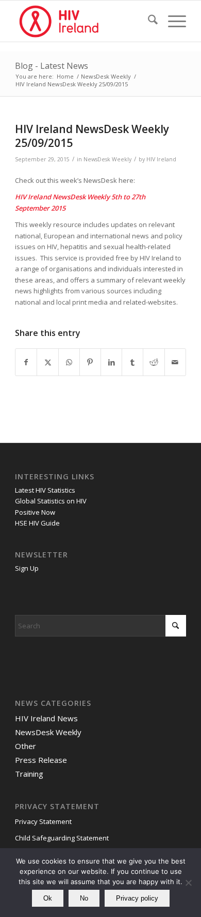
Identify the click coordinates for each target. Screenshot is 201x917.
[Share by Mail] (175, 362)
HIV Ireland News (46, 718)
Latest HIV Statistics (45, 490)
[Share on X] (47, 362)
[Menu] (172, 21)
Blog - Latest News (51, 65)
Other (25, 746)
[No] (188, 882)
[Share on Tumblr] (132, 362)
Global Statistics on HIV (51, 501)
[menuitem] (148, 21)
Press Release (41, 760)
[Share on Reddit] (153, 362)
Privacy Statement (43, 821)
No (84, 898)
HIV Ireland (161, 159)
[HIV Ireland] (83, 21)
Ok (47, 898)
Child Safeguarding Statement (62, 838)
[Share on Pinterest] (90, 362)
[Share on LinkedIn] (111, 362)
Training (29, 774)
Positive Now (35, 512)
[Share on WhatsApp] (69, 362)
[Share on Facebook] (26, 362)
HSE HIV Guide (37, 523)
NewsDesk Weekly (107, 159)
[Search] (148, 21)
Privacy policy (137, 898)
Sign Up (27, 568)
